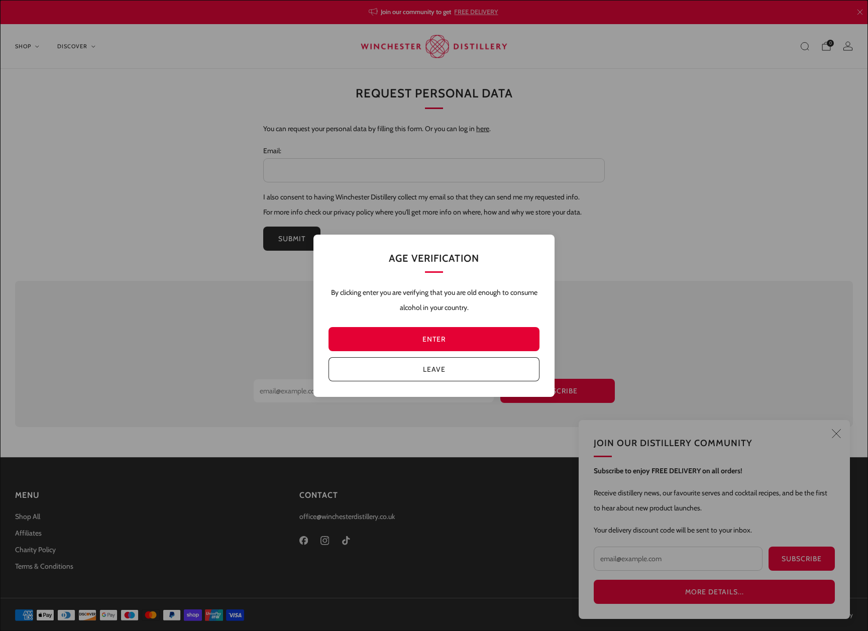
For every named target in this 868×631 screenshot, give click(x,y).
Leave (434, 369)
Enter (434, 339)
